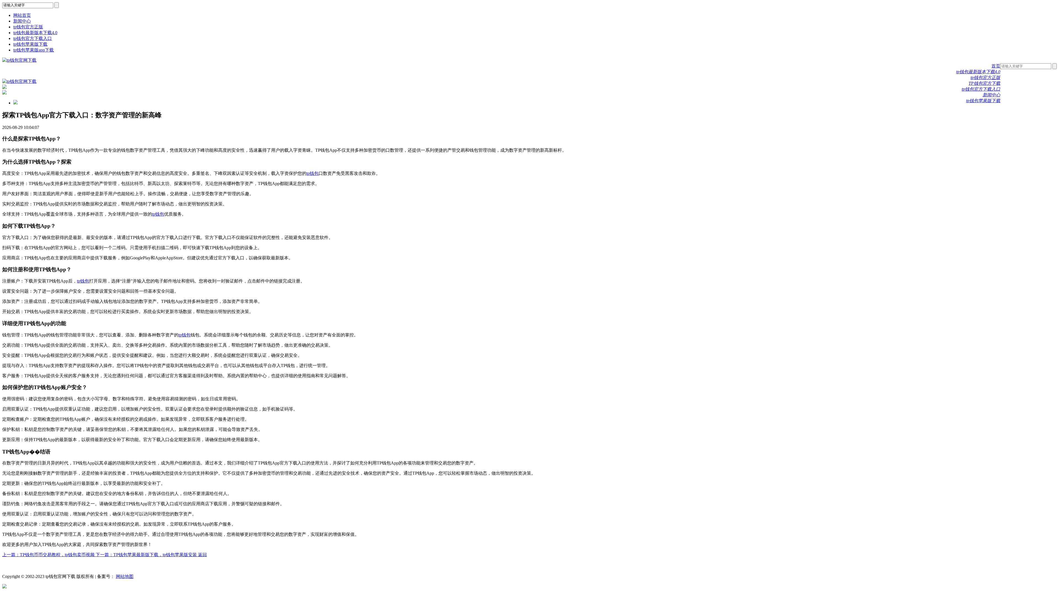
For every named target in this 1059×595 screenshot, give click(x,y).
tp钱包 (312, 173)
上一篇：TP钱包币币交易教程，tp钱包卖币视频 (49, 554)
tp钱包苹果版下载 (30, 44)
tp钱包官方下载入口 (32, 38)
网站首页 (22, 15)
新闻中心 (22, 21)
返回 (202, 554)
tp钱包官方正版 (28, 27)
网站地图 (124, 576)
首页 (995, 66)
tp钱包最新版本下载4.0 (35, 32)
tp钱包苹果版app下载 (33, 50)
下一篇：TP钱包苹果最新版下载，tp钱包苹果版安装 (147, 554)
